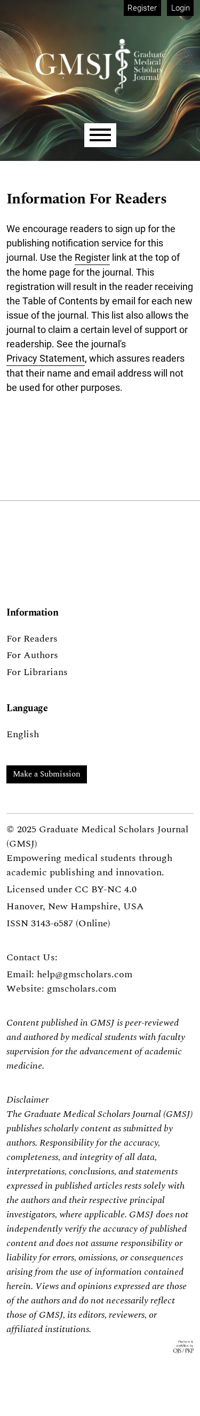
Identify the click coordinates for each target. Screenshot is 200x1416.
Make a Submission (47, 774)
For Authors (32, 655)
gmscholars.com (81, 989)
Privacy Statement (45, 358)
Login (180, 8)
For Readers (32, 639)
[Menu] (100, 135)
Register (142, 8)
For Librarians (37, 672)
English (22, 734)
